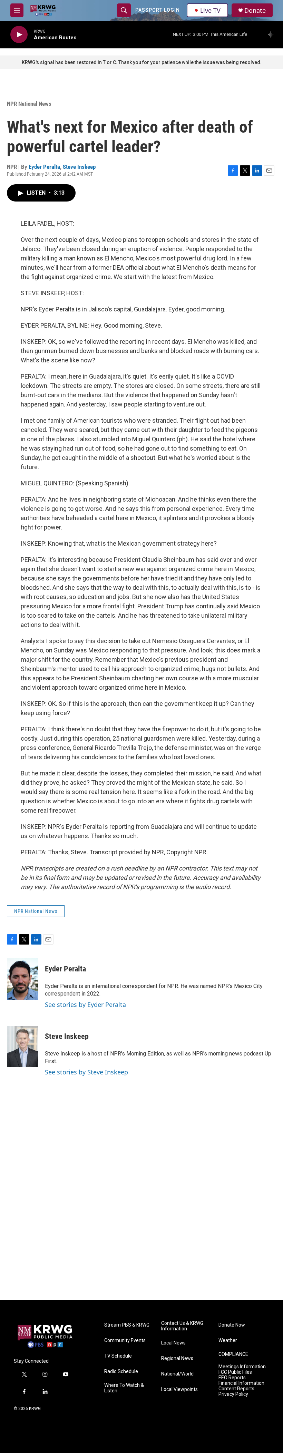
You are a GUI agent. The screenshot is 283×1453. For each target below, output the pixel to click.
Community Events (125, 1340)
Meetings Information (242, 1366)
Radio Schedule (121, 1371)
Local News (173, 1343)
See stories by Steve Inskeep (86, 1072)
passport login (157, 10)
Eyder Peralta (44, 166)
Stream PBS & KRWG (126, 1325)
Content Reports (236, 1388)
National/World (177, 1374)
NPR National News (29, 103)
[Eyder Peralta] (22, 979)
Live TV (210, 10)
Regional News (177, 1358)
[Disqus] (141, 1207)
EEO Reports (232, 1377)
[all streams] (273, 34)
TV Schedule (118, 1356)
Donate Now (231, 1325)
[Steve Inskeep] (22, 1046)
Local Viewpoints (179, 1389)
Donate (255, 10)
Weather (227, 1340)
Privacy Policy (233, 1394)
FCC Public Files (235, 1372)
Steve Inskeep (79, 166)
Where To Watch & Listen (124, 1388)
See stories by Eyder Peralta (85, 1004)
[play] (19, 35)
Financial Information (241, 1383)
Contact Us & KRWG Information (182, 1326)
